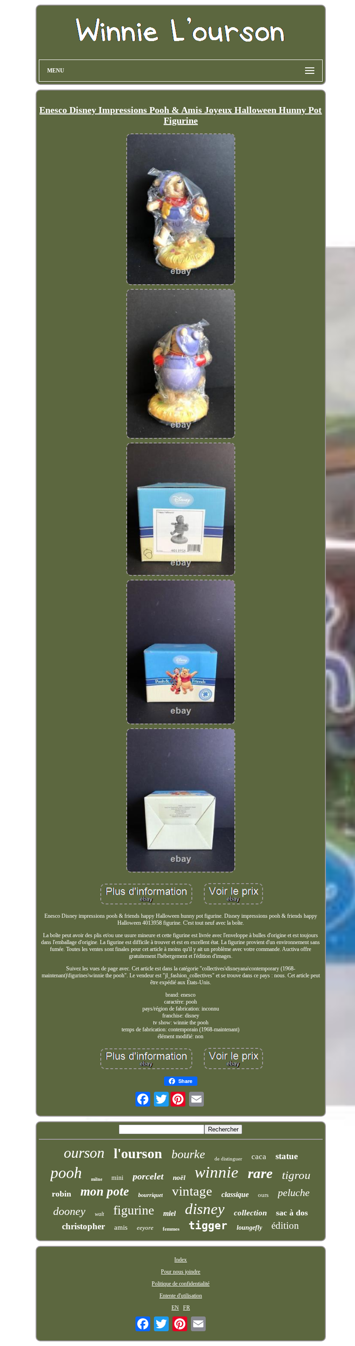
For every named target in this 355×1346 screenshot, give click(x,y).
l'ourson (138, 1153)
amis (121, 1227)
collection (250, 1212)
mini (117, 1177)
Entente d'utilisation (180, 1295)
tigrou (296, 1175)
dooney (69, 1211)
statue (286, 1156)
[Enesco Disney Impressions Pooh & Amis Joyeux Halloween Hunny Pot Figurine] (180, 210)
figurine (133, 1210)
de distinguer (228, 1158)
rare (260, 1173)
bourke (188, 1154)
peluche (294, 1192)
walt (99, 1214)
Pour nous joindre (180, 1271)
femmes (171, 1229)
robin (61, 1193)
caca (258, 1156)
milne (96, 1179)
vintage (192, 1191)
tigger (208, 1226)
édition (285, 1225)
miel (169, 1213)
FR (186, 1307)
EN (175, 1307)
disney (205, 1209)
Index (180, 1259)
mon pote (104, 1191)
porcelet (148, 1176)
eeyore (145, 1227)
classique (235, 1194)
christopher (83, 1226)
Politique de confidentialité (180, 1283)
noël (179, 1177)
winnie (217, 1172)
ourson (84, 1152)
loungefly (249, 1227)
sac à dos (292, 1212)
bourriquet (150, 1195)
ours (263, 1194)
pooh (66, 1172)
